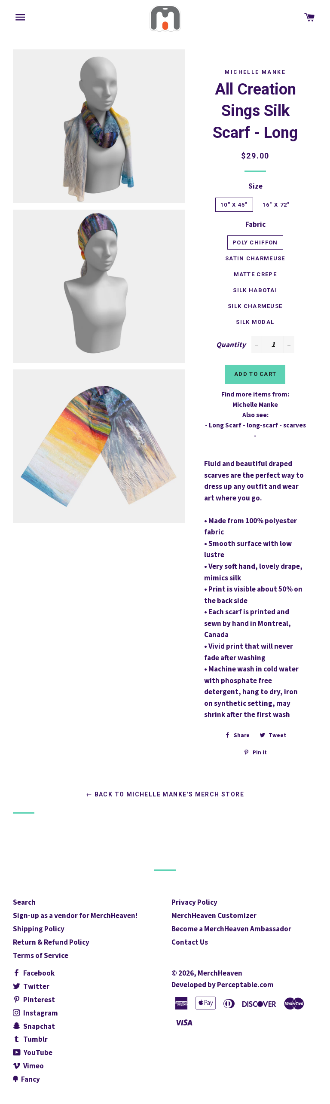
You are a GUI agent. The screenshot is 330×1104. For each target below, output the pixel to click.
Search (24, 902)
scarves (294, 425)
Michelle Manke (255, 72)
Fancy (30, 1079)
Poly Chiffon (255, 242)
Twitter (35, 986)
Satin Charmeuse (255, 258)
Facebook (38, 973)
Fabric (255, 224)
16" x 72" (276, 204)
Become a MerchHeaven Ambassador (231, 928)
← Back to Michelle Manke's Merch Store (165, 794)
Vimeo (33, 1065)
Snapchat (38, 1026)
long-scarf (262, 425)
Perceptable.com (245, 984)
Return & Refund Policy (51, 942)
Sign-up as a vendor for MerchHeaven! (75, 915)
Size (255, 186)
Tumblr (35, 1039)
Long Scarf (225, 425)
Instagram (40, 1013)
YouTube (37, 1052)
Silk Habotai (255, 290)
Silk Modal (255, 322)
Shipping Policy (38, 928)
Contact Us (189, 942)
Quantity (231, 344)
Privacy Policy (194, 902)
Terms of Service (40, 955)
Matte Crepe (255, 274)
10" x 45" (234, 204)
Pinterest (38, 999)
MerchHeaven (220, 973)
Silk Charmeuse (255, 306)
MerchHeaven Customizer (214, 915)
